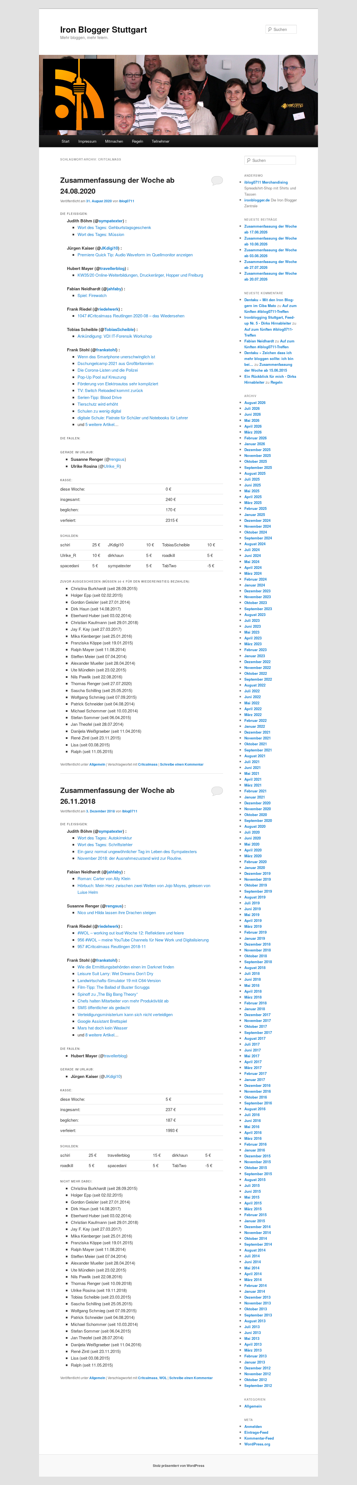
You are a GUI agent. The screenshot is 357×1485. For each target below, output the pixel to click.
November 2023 (257, 596)
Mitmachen (114, 141)
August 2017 (255, 1038)
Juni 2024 (252, 555)
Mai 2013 (251, 1338)
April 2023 (253, 638)
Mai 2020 (251, 844)
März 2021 (253, 785)
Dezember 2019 (257, 873)
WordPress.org (257, 1444)
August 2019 (255, 897)
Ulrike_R (112, 466)
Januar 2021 (254, 797)
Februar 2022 (255, 720)
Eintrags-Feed (256, 1432)
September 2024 (258, 538)
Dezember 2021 (257, 732)
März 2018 (253, 997)
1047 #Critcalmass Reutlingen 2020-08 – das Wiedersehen (131, 315)
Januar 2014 (254, 1291)
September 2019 (258, 891)
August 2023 (255, 614)
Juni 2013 (252, 1332)
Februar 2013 (255, 1356)
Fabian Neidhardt (259, 341)
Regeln (137, 141)
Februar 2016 (255, 1144)
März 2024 (253, 573)
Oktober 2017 (255, 1026)
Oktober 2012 (255, 1379)
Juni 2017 (252, 1050)
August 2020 (255, 826)
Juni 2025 (252, 485)
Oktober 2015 (255, 1167)
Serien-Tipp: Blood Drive (100, 397)
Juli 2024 (252, 549)
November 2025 (257, 455)
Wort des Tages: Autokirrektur (105, 838)
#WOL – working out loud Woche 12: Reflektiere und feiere (131, 933)
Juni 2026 (252, 414)
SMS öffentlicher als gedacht (104, 1007)
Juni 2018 (252, 979)
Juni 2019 (252, 908)
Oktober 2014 (255, 1238)
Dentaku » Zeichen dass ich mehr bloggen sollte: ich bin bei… (268, 358)
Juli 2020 (252, 832)
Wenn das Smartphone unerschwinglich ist (116, 356)
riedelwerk (108, 309)
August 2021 (255, 755)
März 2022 (253, 714)
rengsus (117, 459)
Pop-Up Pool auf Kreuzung (102, 377)
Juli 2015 (252, 1185)
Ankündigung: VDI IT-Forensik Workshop (115, 336)
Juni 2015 (252, 1191)
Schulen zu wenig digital (99, 411)
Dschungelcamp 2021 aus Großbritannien (115, 363)
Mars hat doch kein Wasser (102, 1028)
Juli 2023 (252, 620)
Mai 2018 (251, 985)
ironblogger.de (257, 200)
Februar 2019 (255, 932)
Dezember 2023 (257, 590)
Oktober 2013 (255, 1308)
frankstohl (106, 350)
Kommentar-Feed (259, 1438)
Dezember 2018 (257, 944)
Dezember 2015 (257, 1155)
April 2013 (253, 1344)
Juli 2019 (252, 902)
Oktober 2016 (255, 1097)
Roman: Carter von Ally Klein (104, 878)
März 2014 (253, 1279)
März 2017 (253, 1067)
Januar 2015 (254, 1220)
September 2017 (258, 1032)
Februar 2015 (255, 1214)
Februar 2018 (255, 1003)
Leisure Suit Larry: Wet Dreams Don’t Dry (115, 973)
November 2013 (257, 1303)
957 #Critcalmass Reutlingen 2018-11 (112, 946)
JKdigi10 (109, 248)
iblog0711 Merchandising (266, 182)
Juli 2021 (252, 761)
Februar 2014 (255, 1285)
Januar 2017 (254, 1079)
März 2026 (253, 432)
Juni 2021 (252, 767)
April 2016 (253, 1132)
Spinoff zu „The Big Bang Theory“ (108, 994)
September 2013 (258, 1315)
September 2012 (258, 1385)
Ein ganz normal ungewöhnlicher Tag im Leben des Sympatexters (137, 851)
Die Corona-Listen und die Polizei (108, 370)
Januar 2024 (254, 585)
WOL (163, 1377)
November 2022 (257, 667)
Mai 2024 (251, 561)
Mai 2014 (251, 1267)
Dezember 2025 (257, 449)
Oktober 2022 (255, 673)
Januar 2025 (254, 514)
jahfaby (114, 289)
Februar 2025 (255, 508)
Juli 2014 (252, 1255)
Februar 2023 (255, 649)
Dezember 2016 (257, 1085)
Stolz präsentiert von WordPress (178, 1465)
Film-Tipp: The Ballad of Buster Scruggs (114, 987)
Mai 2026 (251, 420)
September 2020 (258, 820)
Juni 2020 (252, 838)
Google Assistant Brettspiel (102, 1021)
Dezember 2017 (257, 1014)
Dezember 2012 (257, 1367)
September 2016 (258, 1103)
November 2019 (257, 879)
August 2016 (255, 1108)
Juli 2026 (252, 408)
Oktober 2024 (255, 532)
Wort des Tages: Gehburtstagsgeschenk (114, 227)
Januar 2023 (254, 655)
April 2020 (253, 850)
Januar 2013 (254, 1362)
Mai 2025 (251, 490)
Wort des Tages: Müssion (101, 234)
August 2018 (255, 967)
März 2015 (253, 1208)
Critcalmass (148, 764)
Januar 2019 (254, 938)
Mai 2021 (251, 773)
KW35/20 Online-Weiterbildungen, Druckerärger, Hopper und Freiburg (140, 275)
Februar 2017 (255, 1073)
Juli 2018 (252, 973)
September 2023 (258, 608)
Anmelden (253, 1426)
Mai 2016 (251, 1126)
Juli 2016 (252, 1114)
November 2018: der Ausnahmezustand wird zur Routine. (130, 858)
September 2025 (258, 467)
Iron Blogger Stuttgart (103, 29)
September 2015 (258, 1173)
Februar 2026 (255, 437)
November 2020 (257, 808)
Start (65, 141)
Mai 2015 (251, 1197)
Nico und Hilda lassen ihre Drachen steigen (117, 912)
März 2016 (253, 1138)
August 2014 (255, 1250)
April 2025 (253, 496)
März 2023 (253, 643)
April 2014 (253, 1273)
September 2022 (258, 679)
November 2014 (257, 1232)
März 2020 (253, 855)
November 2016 (257, 1091)
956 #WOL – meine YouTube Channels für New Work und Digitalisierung (143, 940)
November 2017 (257, 1020)
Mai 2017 (251, 1055)
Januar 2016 (254, 1150)
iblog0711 (126, 200)
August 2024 (255, 543)
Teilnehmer (160, 141)
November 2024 (257, 526)
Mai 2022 (251, 702)
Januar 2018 (254, 1008)
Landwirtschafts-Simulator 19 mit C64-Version (119, 980)
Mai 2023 (251, 632)
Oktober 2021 (255, 743)
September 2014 (258, 1244)
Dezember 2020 (257, 802)
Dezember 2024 (257, 520)
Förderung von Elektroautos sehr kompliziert (118, 383)
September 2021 (258, 750)
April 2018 (253, 991)
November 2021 (257, 738)
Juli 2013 (252, 1326)
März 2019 (253, 926)
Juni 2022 (252, 696)
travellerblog (112, 268)
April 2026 (253, 426)
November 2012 (257, 1373)
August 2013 (255, 1320)
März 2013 (253, 1350)
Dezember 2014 (257, 1226)
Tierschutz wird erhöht (98, 404)
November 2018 (257, 950)
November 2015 (257, 1161)
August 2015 (255, 1179)
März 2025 (253, 502)
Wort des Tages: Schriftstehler (105, 844)
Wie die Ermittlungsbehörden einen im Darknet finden (126, 967)
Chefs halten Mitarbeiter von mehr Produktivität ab (123, 1001)
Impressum (87, 141)
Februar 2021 (255, 790)
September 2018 (258, 961)
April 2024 (253, 567)
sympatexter (111, 221)
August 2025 (255, 473)
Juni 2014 (252, 1261)
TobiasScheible (119, 329)
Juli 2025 (252, 479)
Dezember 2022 (257, 661)
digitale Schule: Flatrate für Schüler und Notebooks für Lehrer (133, 417)
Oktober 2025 (255, 461)
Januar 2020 (254, 867)
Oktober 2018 (255, 955)
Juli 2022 (252, 690)
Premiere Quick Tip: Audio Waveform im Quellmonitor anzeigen (135, 254)
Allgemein (97, 764)
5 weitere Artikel (99, 424)
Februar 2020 (255, 861)
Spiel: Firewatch (92, 295)
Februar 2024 (255, 579)
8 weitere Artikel (99, 1035)
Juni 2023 (252, 626)
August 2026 (255, 402)
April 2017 (253, 1061)
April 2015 (253, 1203)
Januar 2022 (254, 726)
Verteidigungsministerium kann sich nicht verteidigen (125, 1014)
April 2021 (253, 779)
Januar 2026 (254, 443)
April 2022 (253, 708)
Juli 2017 (252, 1044)
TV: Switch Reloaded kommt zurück (110, 390)
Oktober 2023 (255, 602)
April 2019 (253, 920)
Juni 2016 (252, 1120)
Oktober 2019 (255, 885)
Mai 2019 (251, 914)
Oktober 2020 (255, 814)
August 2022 (255, 685)
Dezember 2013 (257, 1297)
